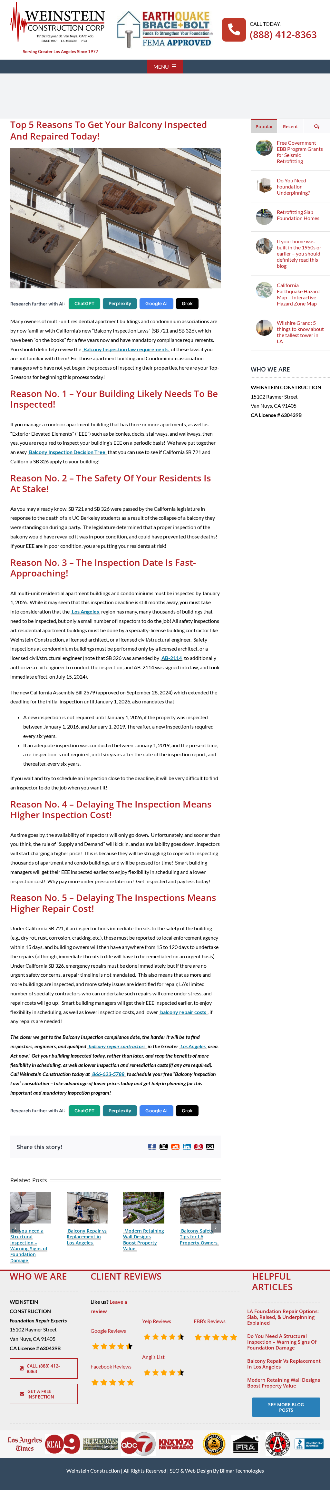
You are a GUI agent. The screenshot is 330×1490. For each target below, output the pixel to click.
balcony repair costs (183, 1012)
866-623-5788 (108, 1074)
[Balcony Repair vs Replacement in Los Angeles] (87, 1195)
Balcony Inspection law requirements (126, 349)
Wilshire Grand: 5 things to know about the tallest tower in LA (300, 332)
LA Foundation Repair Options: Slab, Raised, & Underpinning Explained (283, 1317)
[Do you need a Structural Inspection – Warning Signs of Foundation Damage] (30, 1195)
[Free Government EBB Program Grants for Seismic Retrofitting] (264, 144)
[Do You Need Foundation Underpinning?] (264, 182)
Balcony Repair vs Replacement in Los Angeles (87, 1237)
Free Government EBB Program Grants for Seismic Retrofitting (300, 152)
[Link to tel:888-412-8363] (234, 30)
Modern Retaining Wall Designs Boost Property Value (143, 1240)
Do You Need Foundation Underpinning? (293, 186)
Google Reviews (108, 1331)
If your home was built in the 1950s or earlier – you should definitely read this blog (299, 253)
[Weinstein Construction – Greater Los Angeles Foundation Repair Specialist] (57, 4)
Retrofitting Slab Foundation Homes (298, 215)
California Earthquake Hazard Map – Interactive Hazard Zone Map (298, 294)
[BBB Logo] (309, 1441)
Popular (264, 126)
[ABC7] (138, 1434)
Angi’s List (153, 1357)
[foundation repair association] (245, 1437)
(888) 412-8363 (283, 34)
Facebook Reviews (111, 1366)
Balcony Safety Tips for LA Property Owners (199, 1237)
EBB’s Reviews (210, 1321)
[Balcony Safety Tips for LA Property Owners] (200, 1195)
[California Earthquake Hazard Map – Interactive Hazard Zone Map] (264, 286)
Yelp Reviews (156, 1321)
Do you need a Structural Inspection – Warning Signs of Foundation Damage (28, 1245)
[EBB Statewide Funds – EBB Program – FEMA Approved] (165, 13)
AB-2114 (171, 658)
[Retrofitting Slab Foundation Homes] (264, 213)
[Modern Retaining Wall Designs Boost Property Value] (143, 1195)
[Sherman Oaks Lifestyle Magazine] (100, 1440)
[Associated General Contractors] (278, 1434)
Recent (290, 126)
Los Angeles (85, 611)
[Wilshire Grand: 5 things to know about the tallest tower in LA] (264, 324)
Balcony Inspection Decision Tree (67, 452)
